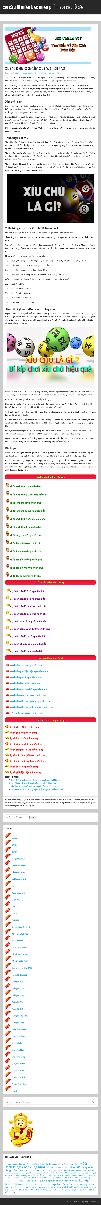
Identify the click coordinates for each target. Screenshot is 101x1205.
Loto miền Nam (18, 1050)
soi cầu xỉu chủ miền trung (54, 802)
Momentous (93, 1201)
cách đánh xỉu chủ (33, 799)
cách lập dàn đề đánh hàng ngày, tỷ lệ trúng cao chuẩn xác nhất (37, 789)
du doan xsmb (32, 1173)
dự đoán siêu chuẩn (28, 1177)
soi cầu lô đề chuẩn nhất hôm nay (31, 1189)
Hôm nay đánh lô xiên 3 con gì (28, 1180)
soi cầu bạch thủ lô (63, 1186)
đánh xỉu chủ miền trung (16, 802)
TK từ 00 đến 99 (18, 1036)
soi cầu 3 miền (17, 1186)
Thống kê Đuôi (18, 1009)
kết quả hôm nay (18, 858)
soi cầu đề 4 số (82, 1190)
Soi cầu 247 (30, 1187)
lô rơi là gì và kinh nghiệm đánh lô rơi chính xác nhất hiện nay (36, 780)
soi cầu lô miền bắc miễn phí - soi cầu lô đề (42, 73)
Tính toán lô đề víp (14, 799)
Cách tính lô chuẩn (45, 1164)
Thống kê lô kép (18, 995)
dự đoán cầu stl (37, 1175)
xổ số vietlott (17, 886)
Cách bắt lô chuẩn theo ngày (26, 1164)
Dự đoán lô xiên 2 (88, 1175)
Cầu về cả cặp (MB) (20, 961)
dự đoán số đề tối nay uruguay (45, 1178)
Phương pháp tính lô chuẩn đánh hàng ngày (37, 1184)
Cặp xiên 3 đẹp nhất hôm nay (65, 1170)
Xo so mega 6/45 (18, 893)
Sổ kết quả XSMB (19, 865)
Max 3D (15, 906)
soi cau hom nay (80, 1184)
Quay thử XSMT (18, 1077)
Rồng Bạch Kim (64, 1184)
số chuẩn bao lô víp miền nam (25, 683)
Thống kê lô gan (18, 981)
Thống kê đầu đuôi (19, 975)
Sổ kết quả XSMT (19, 879)
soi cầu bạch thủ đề (81, 1187)
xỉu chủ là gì (87, 802)
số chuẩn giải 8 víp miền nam (25, 677)
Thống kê (15, 920)
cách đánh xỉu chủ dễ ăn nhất (69, 799)
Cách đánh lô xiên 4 (54, 1167)
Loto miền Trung (18, 1056)
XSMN (14, 845)
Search (32, 817)
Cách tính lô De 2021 (62, 1164)
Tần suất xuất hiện (19, 1029)
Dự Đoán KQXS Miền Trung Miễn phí (67, 1173)
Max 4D (15, 913)
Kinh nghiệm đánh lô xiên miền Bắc (60, 1180)
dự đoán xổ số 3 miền (63, 1177)
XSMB (14, 838)
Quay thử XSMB (18, 1063)
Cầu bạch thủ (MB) (19, 947)
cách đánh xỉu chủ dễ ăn (49, 799)
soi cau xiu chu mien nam (35, 802)
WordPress (80, 1201)
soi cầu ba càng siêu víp (44, 1187)
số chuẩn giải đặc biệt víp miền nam (29, 671)
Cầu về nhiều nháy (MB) (22, 968)
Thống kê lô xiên (18, 988)
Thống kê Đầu (17, 1002)
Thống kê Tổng (18, 1022)
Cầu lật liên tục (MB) (20, 954)
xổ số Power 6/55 (18, 899)
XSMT (14, 852)
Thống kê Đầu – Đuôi (20, 1015)
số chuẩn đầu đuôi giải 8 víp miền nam (30, 701)
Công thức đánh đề (29, 1170)
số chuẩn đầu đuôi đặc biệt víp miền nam (31, 707)
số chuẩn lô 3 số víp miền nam (26, 713)
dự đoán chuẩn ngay (21, 1175)
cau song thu (10, 1164)
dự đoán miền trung (12, 1177)
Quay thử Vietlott (19, 1084)
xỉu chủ (67, 802)
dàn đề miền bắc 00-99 (45, 1173)
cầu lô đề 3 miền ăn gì (45, 1171)
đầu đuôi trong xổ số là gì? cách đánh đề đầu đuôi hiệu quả (35, 786)
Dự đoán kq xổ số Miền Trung (57, 1175)
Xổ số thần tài (18, 940)
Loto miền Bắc (17, 1043)
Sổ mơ (14, 1091)
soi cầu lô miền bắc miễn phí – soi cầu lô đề (43, 7)
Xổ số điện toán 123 (20, 934)
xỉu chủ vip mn (28, 805)
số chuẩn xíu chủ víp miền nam (26, 665)
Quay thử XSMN (18, 1070)
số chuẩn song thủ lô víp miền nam (28, 695)
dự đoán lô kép (75, 1175)
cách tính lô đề (76, 1164)
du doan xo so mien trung (17, 1173)
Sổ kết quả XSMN (19, 872)
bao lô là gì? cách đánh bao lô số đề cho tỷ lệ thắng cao (33, 783)
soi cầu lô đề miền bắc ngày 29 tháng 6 (61, 1190)
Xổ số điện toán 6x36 (21, 927)
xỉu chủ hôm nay (77, 802)
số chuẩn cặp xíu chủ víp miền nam (28, 689)
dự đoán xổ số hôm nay (81, 1177)
